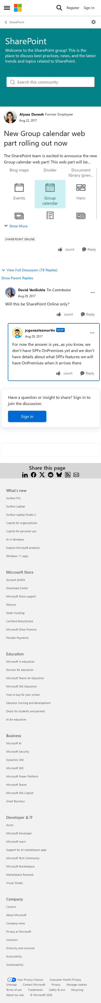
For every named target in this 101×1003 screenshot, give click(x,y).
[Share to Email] (76, 474)
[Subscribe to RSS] (67, 474)
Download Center (17, 588)
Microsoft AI (13, 743)
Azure (9, 825)
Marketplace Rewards (20, 875)
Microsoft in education (20, 661)
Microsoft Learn (16, 841)
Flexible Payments (17, 638)
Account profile (15, 580)
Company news (15, 923)
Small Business (15, 801)
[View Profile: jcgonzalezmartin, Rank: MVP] (17, 333)
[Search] (59, 8)
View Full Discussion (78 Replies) (32, 269)
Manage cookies (77, 984)
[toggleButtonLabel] (93, 22)
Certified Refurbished (19, 621)
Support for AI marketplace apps (26, 850)
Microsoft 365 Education (21, 686)
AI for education (16, 719)
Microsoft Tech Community (22, 858)
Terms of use (14, 990)
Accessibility (14, 956)
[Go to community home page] (18, 8)
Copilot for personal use (21, 531)
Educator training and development (28, 703)
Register (73, 7)
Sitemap (11, 984)
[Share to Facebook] (33, 474)
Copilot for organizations (21, 523)
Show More (18, 225)
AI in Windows (15, 539)
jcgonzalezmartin (40, 330)
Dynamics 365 (15, 760)
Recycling (77, 990)
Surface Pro (13, 498)
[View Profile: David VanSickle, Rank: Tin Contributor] (10, 292)
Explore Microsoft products (23, 548)
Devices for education (19, 670)
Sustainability (14, 965)
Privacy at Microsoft (18, 931)
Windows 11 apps (17, 556)
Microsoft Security (17, 751)
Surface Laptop (15, 506)
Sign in (27, 416)
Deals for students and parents (25, 711)
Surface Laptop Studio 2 (21, 515)
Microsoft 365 (15, 768)
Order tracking (15, 613)
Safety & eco (57, 990)
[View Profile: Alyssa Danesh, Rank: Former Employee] (10, 116)
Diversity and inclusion (20, 948)
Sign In (89, 7)
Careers (11, 907)
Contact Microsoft (34, 984)
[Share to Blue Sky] (59, 474)
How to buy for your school (23, 695)
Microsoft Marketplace (20, 866)
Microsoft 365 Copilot (19, 793)
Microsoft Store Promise (21, 629)
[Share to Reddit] (50, 474)
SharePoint (16, 22)
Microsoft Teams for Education (25, 678)
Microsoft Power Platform (22, 776)
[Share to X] (42, 474)
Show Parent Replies (17, 277)
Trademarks (35, 990)
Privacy (56, 984)
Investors (12, 940)
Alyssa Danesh (31, 114)
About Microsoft (16, 915)
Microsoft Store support (21, 596)
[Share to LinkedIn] (25, 474)
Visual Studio (14, 883)
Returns (11, 605)
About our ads (15, 995)
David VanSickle (31, 289)
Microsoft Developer (19, 833)
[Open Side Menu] (7, 8)
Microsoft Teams (16, 785)
